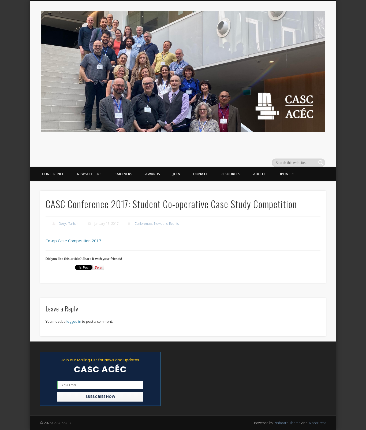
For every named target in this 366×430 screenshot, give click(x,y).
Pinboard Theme (287, 422)
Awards (152, 173)
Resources (230, 173)
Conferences (143, 223)
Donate (200, 173)
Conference (53, 173)
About (259, 173)
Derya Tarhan (69, 223)
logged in (73, 321)
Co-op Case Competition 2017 (73, 240)
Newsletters (89, 173)
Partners (123, 173)
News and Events (166, 223)
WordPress (317, 422)
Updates (286, 173)
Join (176, 173)
